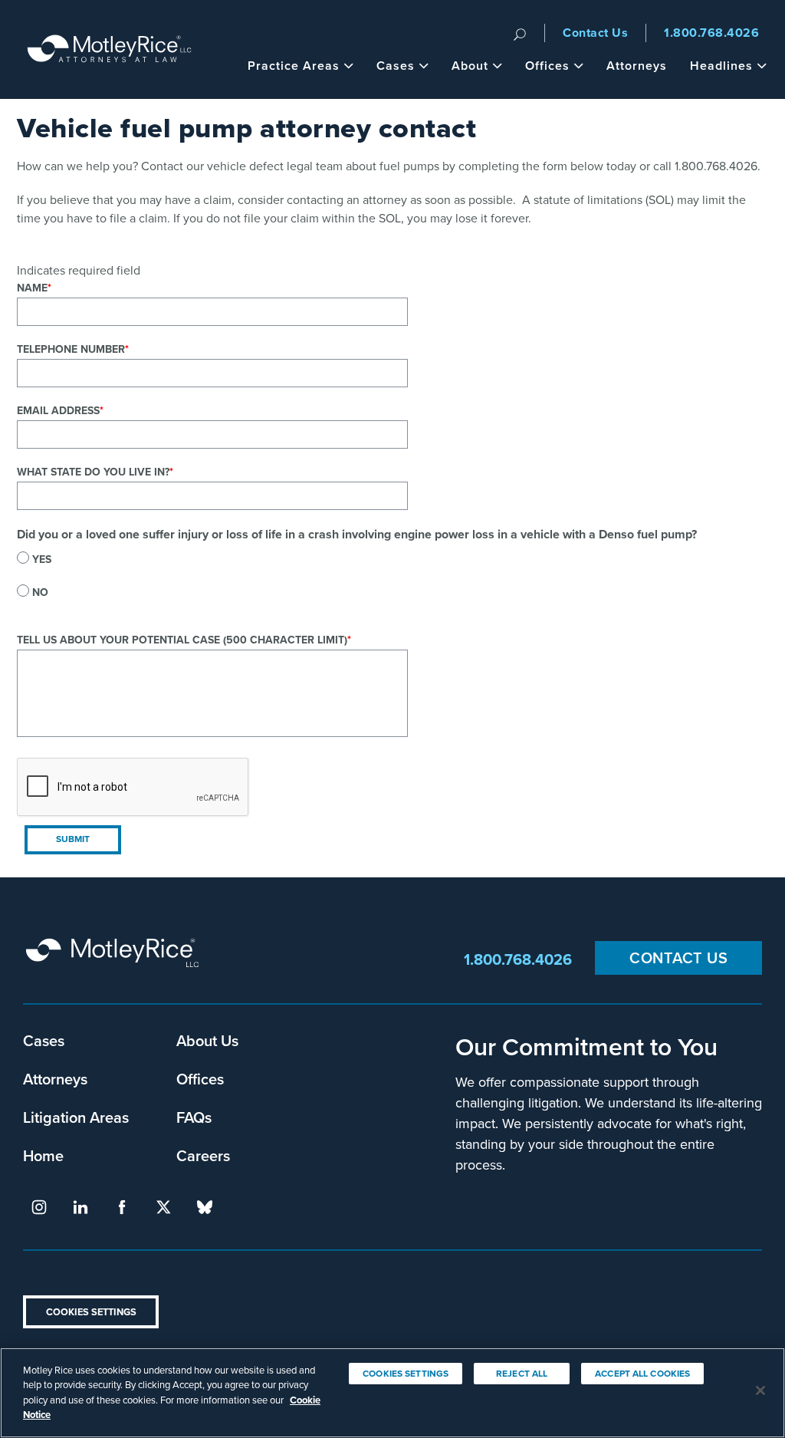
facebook (122, 1207)
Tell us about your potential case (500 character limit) (182, 640)
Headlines (721, 65)
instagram (39, 1207)
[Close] (760, 1390)
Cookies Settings (91, 1312)
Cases (395, 65)
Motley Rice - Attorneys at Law (109, 49)
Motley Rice (115, 960)
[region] (392, 1393)
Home (43, 1155)
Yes (41, 559)
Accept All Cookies (642, 1373)
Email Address (58, 411)
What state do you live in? (93, 472)
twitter (163, 1207)
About (470, 65)
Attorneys (636, 65)
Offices (547, 65)
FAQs (194, 1117)
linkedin (80, 1207)
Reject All (521, 1373)
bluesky (205, 1207)
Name (32, 288)
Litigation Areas (76, 1117)
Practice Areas (294, 65)
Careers (203, 1155)
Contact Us (595, 32)
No (40, 592)
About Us (207, 1040)
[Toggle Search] (519, 33)
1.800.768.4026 (711, 32)
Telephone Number (71, 349)
